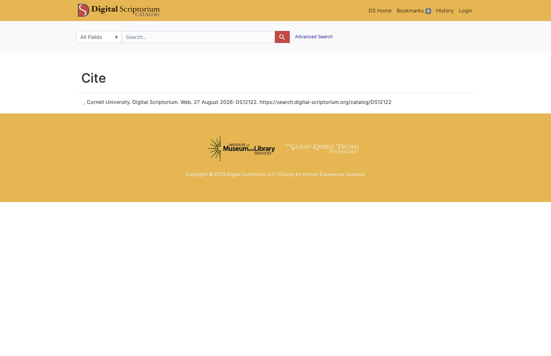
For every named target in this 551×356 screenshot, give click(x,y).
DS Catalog (124, 10)
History (445, 10)
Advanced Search (313, 36)
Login (465, 10)
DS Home (380, 10)
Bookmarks (413, 10)
